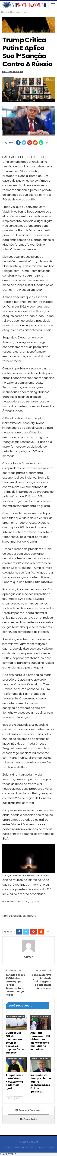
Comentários (30, 1119)
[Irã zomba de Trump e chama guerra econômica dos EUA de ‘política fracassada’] (40, 1064)
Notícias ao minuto (24, 915)
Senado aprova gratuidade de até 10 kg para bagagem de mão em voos (41, 981)
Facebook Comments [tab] (30, 1110)
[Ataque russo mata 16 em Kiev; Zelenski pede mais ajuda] (16, 1064)
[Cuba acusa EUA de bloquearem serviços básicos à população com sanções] (16, 1022)
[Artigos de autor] (28, 946)
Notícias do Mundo (12, 72)
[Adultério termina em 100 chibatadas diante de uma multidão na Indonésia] (40, 1022)
